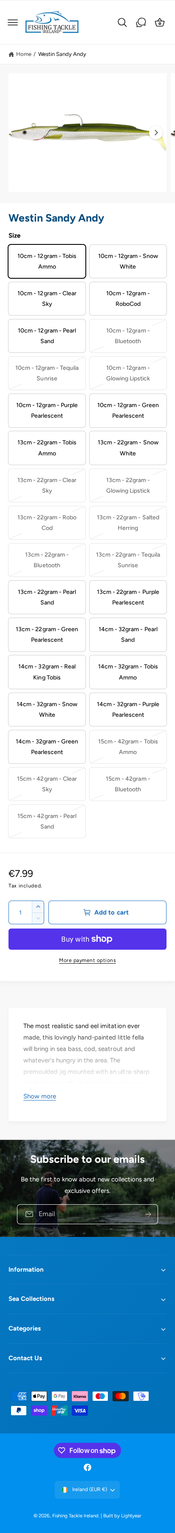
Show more (39, 1096)
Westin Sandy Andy (62, 54)
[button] (12, 22)
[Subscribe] (148, 1214)
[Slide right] (156, 132)
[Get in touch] (141, 22)
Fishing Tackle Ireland (75, 1516)
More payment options (87, 960)
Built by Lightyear (122, 1516)
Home (23, 54)
